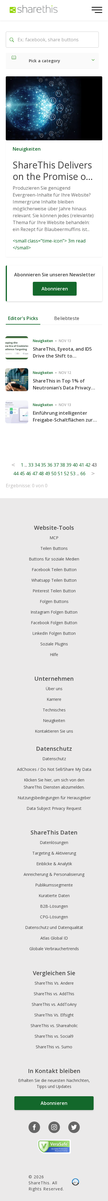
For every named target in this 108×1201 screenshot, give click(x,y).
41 (81, 465)
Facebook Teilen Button (54, 569)
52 (66, 473)
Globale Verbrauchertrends (54, 948)
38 (62, 465)
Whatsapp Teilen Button (54, 580)
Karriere (54, 699)
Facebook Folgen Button (54, 622)
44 (15, 473)
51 (60, 473)
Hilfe (54, 654)
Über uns (54, 688)
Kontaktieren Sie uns (54, 731)
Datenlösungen (54, 842)
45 (22, 473)
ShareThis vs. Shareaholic (54, 1025)
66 (83, 473)
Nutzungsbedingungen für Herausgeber (54, 797)
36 (49, 465)
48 (41, 473)
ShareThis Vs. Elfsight (54, 1015)
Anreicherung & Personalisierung (54, 874)
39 (68, 465)
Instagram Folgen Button (54, 612)
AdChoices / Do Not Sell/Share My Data (54, 769)
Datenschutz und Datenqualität (54, 927)
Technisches (54, 710)
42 (87, 465)
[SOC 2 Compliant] (75, 1182)
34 (37, 465)
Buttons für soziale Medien (54, 559)
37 (56, 465)
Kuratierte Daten (54, 895)
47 (34, 473)
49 (47, 473)
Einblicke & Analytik (54, 863)
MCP (54, 537)
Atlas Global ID (54, 938)
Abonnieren (54, 289)
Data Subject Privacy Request (54, 808)
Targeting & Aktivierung (54, 853)
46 (28, 473)
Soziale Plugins (54, 644)
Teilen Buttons (54, 548)
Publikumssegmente (54, 885)
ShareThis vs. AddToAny (54, 1004)
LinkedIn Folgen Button (54, 633)
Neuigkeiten (54, 720)
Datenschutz (54, 758)
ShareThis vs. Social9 (54, 1036)
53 (72, 473)
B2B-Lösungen (54, 906)
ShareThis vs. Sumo (54, 1046)
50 (53, 473)
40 (75, 465)
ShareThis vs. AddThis (54, 993)
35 (43, 465)
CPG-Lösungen (54, 916)
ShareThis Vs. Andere (54, 983)
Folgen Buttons (54, 601)
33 (30, 465)
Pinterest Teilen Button (54, 590)
